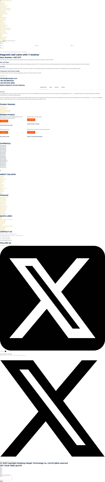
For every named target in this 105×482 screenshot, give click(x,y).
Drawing (56, 87)
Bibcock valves (3, 198)
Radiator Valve (3, 203)
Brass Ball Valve (3, 199)
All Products (2, 205)
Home (1, 51)
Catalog (63, 87)
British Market (3, 7)
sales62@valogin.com (8, 78)
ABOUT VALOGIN (4, 13)
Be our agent (3, 220)
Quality (1, 177)
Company (2, 176)
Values (1, 184)
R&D (1, 183)
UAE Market (2, 11)
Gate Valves (2, 202)
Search (1, 41)
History (1, 180)
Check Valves (3, 201)
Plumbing (10, 51)
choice (91, 97)
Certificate (2, 181)
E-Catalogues (3, 12)
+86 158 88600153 (7, 81)
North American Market (5, 8)
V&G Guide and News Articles (6, 219)
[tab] (17, 45)
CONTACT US (3, 20)
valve (73, 93)
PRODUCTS (2, 3)
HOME (1, 2)
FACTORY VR (3, 19)
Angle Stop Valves (4, 197)
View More (4, 120)
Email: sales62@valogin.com (6, 240)
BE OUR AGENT (3, 17)
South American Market (5, 9)
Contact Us (2, 223)
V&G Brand (2, 4)
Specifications (43, 87)
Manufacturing (3, 179)
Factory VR (2, 222)
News (1, 218)
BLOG (1, 16)
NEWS (1, 15)
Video (50, 87)
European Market (4, 5)
